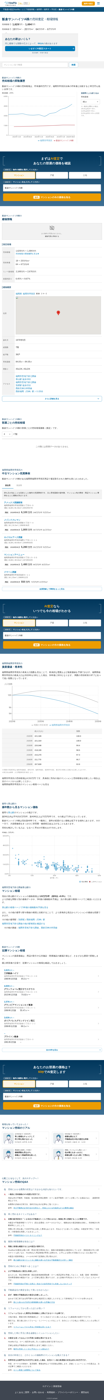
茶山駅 (11, 812)
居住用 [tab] (7, 485)
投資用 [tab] (19, 485)
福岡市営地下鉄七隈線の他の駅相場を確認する (23, 924)
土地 (85, 175)
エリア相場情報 (28, 9)
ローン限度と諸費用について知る (26, 1370)
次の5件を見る (52, 1050)
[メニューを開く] (98, 3)
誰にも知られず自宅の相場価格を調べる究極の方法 (34, 1302)
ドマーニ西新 (10, 572)
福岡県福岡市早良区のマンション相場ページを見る (25, 784)
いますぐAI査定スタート (40, 48)
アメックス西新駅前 (13, 502)
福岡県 (39, 9)
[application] (38, 119)
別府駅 (21, 919)
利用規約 (51, 1392)
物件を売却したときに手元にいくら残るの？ (31, 1349)
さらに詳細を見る (52, 399)
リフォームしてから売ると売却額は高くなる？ (32, 1327)
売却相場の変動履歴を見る (26, 254)
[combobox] (35, 65)
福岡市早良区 (29, 294)
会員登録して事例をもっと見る (52, 589)
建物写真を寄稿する (52, 236)
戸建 (52, 175)
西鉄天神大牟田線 (24, 388)
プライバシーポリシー (68, 1392)
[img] (52, 704)
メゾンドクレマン (12, 520)
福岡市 (46, 9)
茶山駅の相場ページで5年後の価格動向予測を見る (25, 907)
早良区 (54, 9)
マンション (19, 175)
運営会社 (85, 1392)
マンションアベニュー (14, 555)
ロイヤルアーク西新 (13, 537)
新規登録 (57, 1386)
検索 (74, 65)
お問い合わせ (38, 1392)
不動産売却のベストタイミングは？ (27, 1235)
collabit (54, 1398)
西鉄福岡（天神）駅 (36, 919)
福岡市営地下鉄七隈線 (26, 376)
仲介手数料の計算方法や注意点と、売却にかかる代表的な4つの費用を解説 (43, 1208)
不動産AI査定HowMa (11, 9)
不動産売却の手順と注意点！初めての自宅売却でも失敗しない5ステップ (42, 1284)
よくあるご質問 (22, 1392)
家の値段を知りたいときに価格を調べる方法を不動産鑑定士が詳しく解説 (43, 1260)
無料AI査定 (88, 4)
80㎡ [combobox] (85, 102)
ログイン (46, 1386)
